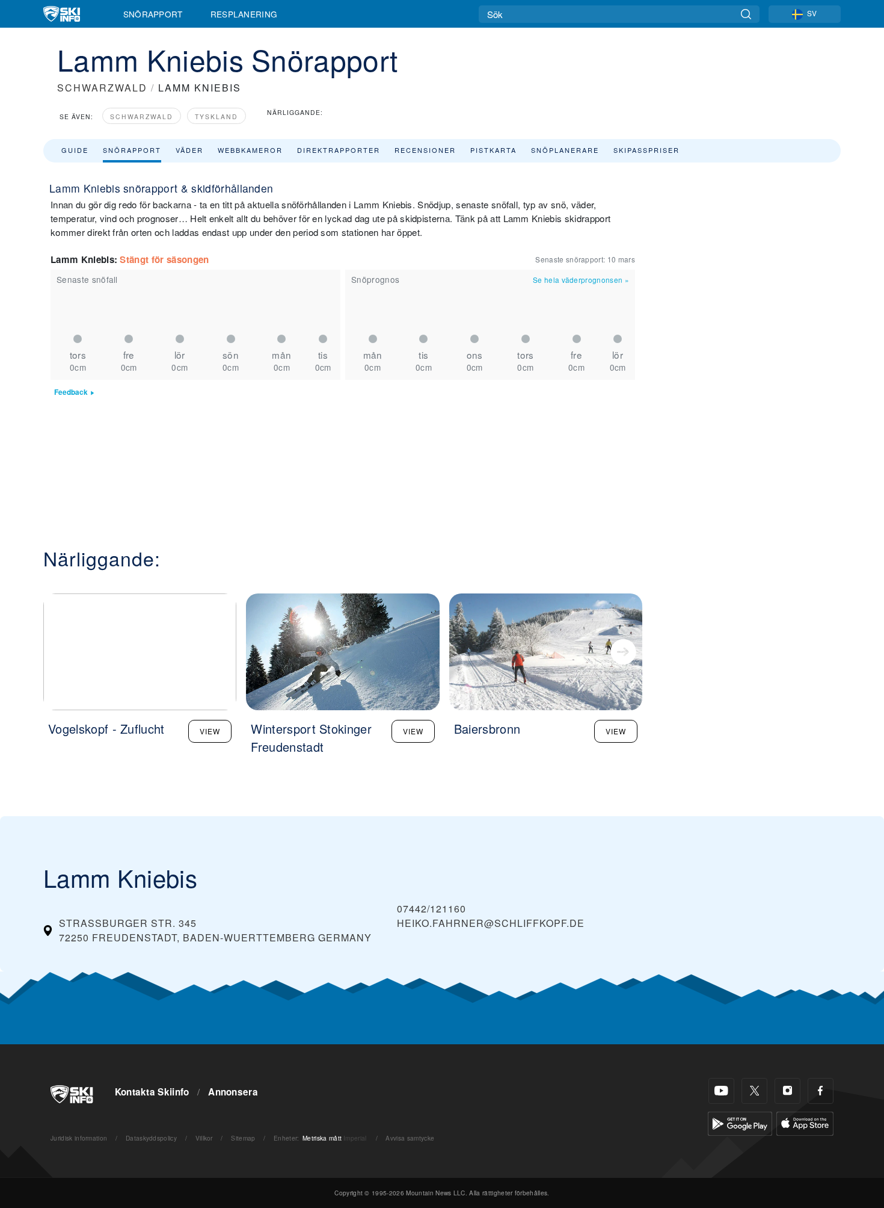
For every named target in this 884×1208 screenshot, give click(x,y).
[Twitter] (754, 1091)
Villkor (204, 1137)
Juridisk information (79, 1137)
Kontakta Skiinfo (152, 1091)
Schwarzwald (141, 116)
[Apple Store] (804, 1122)
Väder (189, 150)
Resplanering (244, 14)
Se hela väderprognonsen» (581, 279)
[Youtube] (721, 1091)
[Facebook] (820, 1091)
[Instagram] (787, 1091)
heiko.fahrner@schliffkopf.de (491, 923)
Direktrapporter (338, 150)
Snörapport (153, 14)
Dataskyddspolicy (151, 1137)
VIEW (210, 731)
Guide (74, 150)
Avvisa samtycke (409, 1137)
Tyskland (216, 116)
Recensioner (425, 150)
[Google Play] (740, 1122)
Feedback (71, 392)
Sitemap (243, 1137)
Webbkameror (250, 150)
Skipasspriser (646, 150)
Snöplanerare (565, 150)
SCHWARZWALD (102, 87)
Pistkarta (493, 150)
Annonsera (233, 1091)
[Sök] (746, 14)
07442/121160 (431, 908)
